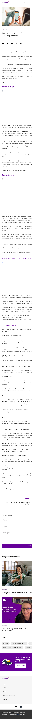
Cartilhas (5, 692)
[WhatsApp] (16, 43)
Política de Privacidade (9, 696)
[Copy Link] (21, 43)
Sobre (4, 684)
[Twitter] (7, 43)
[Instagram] (21, 707)
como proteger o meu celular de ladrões (12, 647)
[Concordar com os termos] (29, 712)
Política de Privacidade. (20, 716)
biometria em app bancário (19, 643)
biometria (5, 643)
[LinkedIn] (12, 43)
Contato (5, 699)
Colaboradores (7, 688)
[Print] (25, 43)
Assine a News (21, 665)
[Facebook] (3, 43)
